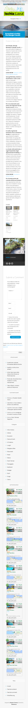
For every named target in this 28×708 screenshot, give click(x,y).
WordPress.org (11, 695)
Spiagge (9, 470)
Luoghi (9, 445)
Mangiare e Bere (11, 448)
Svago (8, 476)
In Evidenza (10, 442)
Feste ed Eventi (11, 439)
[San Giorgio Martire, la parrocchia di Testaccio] (16, 208)
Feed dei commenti (12, 692)
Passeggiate (10, 464)
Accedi (9, 686)
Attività (9, 433)
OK (18, 3)
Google (7, 264)
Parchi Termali (10, 461)
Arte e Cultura (10, 429)
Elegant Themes (14, 702)
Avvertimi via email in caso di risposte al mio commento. (13, 326)
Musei (8, 454)
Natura (9, 457)
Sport (8, 473)
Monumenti (10, 451)
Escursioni (9, 436)
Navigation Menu (14, 18)
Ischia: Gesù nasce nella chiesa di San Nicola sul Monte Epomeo (13, 374)
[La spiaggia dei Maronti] (9, 224)
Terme (8, 479)
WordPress (14, 704)
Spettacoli (9, 467)
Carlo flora (9, 402)
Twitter (12, 264)
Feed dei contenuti (12, 689)
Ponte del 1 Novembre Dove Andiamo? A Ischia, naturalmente (14, 380)
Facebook (9, 264)
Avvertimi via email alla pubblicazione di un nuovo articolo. (13, 332)
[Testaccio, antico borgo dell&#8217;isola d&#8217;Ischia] (9, 208)
